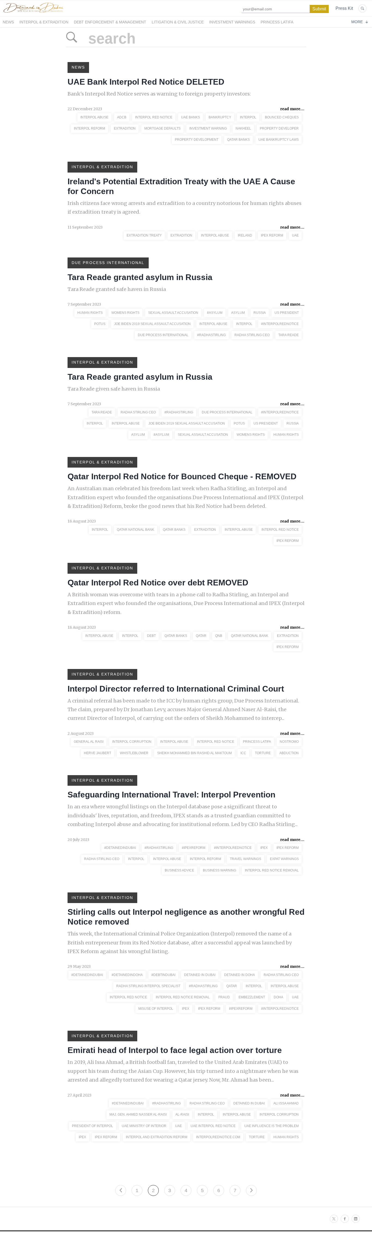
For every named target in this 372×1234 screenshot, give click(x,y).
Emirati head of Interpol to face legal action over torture (175, 1050)
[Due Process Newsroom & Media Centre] (33, 13)
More (357, 22)
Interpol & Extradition (43, 22)
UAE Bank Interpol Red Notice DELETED (146, 81)
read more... (292, 108)
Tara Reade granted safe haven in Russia (117, 289)
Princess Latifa (277, 22)
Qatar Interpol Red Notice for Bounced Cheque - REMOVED (182, 476)
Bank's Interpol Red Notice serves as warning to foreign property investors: (159, 94)
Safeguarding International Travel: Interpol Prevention (171, 794)
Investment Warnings (232, 22)
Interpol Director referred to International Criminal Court (176, 688)
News (8, 22)
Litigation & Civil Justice (178, 22)
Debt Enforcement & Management (110, 22)
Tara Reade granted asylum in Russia (140, 277)
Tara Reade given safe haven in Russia (114, 389)
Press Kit (344, 8)
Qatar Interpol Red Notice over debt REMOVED (158, 582)
